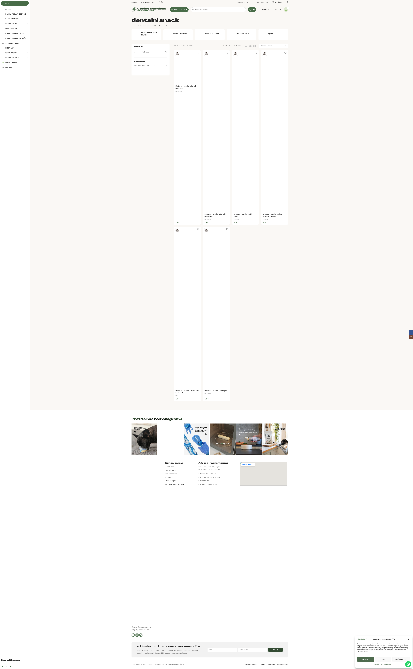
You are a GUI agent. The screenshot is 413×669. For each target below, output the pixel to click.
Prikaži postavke (401, 659)
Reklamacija (169, 477)
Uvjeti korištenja (170, 470)
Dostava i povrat (171, 474)
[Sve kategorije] (241, 34)
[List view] (246, 45)
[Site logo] (149, 9)
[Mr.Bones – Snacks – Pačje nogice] (245, 131)
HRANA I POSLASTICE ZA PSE (144, 66)
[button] (409, 639)
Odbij (383, 659)
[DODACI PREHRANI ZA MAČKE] (146, 34)
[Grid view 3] (250, 45)
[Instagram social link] (6, 666)
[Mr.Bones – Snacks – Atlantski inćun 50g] (187, 67)
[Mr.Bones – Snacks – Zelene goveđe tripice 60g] (274, 131)
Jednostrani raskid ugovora (174, 484)
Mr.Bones (178, 91)
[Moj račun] (287, 2)
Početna (134, 26)
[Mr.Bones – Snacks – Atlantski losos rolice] (216, 131)
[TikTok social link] (10, 666)
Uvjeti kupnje (169, 467)
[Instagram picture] (144, 439)
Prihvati (365, 659)
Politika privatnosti (386, 664)
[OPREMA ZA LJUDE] (178, 34)
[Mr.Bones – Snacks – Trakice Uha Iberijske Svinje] (187, 308)
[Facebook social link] (2, 666)
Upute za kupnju (170, 481)
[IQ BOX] (273, 34)
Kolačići (376, 664)
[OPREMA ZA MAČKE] (210, 34)
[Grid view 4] (254, 45)
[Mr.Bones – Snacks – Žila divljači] (216, 308)
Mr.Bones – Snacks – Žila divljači (216, 391)
